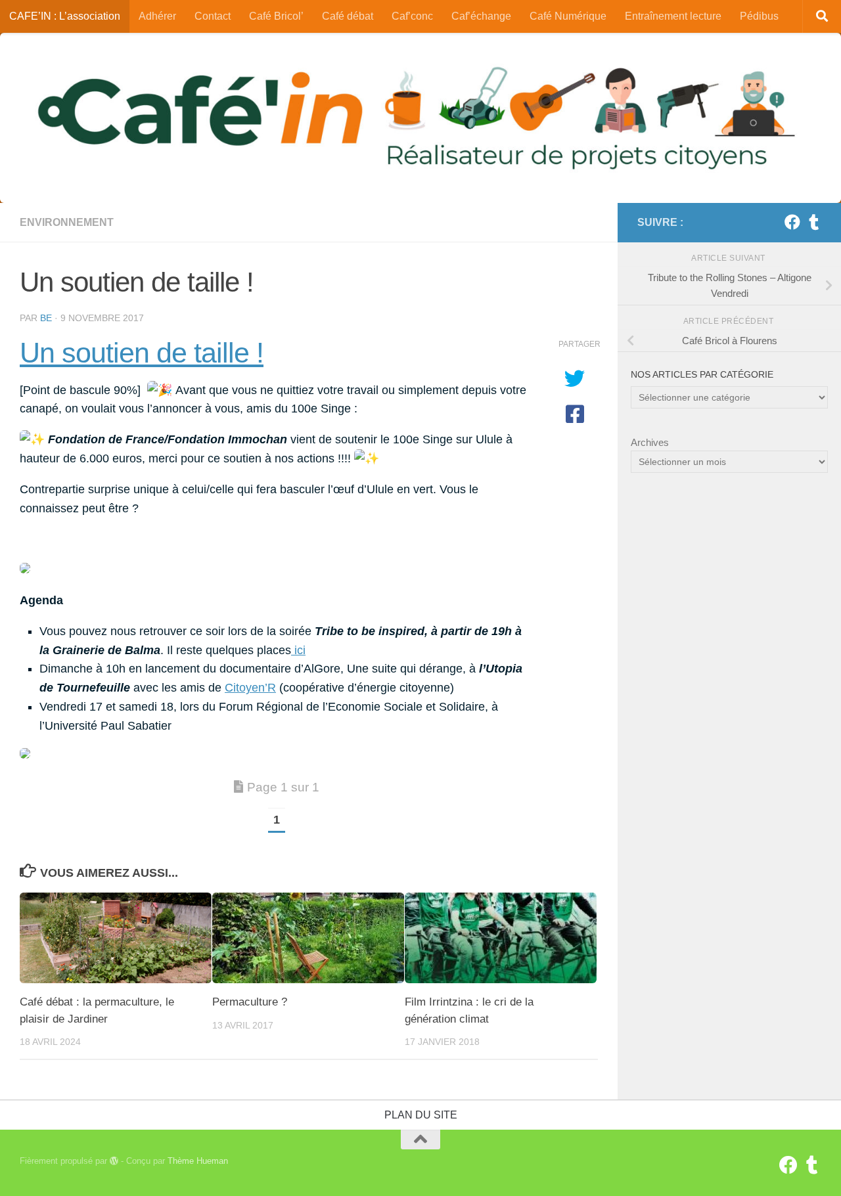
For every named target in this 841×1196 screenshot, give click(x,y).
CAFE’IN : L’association (64, 16)
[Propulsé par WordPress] (114, 1161)
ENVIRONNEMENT (67, 222)
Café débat (347, 16)
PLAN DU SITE (420, 1114)
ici (298, 650)
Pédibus (759, 16)
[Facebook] (792, 222)
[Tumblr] (813, 222)
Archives (650, 442)
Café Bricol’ (276, 16)
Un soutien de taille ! (141, 352)
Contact (212, 16)
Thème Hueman (198, 1161)
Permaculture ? (249, 1002)
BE (46, 318)
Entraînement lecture (673, 16)
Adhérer (157, 16)
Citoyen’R (250, 687)
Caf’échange (481, 16)
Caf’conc (412, 16)
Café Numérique (568, 16)
